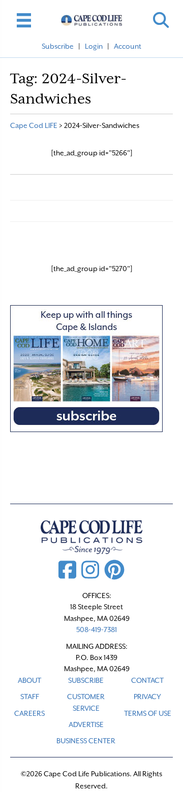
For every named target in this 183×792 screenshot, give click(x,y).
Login (94, 46)
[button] (161, 20)
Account (127, 46)
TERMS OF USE (147, 713)
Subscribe (58, 46)
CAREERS (29, 713)
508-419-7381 (96, 629)
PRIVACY (147, 696)
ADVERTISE (86, 724)
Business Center (85, 741)
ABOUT (29, 680)
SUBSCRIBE (86, 680)
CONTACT (147, 680)
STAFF (29, 696)
